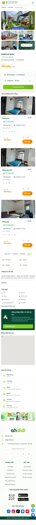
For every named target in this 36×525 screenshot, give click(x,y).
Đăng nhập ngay (10, 326)
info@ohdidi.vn (9, 440)
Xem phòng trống (18, 87)
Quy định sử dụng (27, 477)
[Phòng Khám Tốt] (29, 454)
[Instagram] (13, 511)
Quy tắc (29, 254)
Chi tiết (29, 117)
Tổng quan (7, 254)
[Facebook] (8, 511)
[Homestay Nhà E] (18, 20)
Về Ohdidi (10, 466)
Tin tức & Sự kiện (27, 474)
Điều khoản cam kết (10, 477)
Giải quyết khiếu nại (10, 484)
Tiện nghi (22, 254)
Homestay (10, 7)
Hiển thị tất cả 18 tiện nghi (8, 306)
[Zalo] (22, 511)
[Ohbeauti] (7, 454)
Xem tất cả (25, 45)
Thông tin (15, 254)
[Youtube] (27, 511)
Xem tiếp (3, 282)
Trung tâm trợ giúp (27, 470)
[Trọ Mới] (18, 454)
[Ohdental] (12, 454)
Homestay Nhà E (19, 7)
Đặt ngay (27, 141)
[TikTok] (18, 511)
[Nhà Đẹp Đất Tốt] (23, 454)
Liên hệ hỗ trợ (27, 466)
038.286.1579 (8, 436)
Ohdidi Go (10, 470)
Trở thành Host (10, 474)
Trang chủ (3, 7)
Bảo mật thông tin (10, 481)
